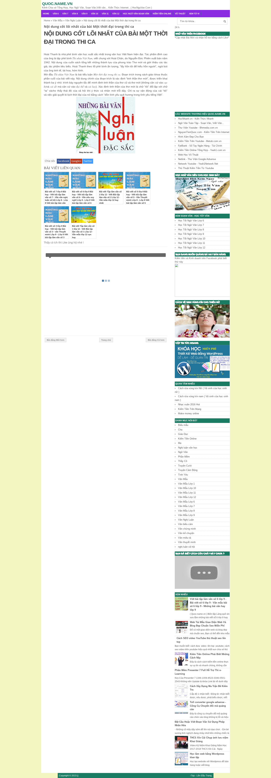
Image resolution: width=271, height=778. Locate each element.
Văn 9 (84, 14)
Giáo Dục (183, 434)
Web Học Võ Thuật (188, 154)
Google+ (76, 161)
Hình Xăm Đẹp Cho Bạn (191, 136)
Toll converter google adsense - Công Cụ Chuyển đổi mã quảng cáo (208, 706)
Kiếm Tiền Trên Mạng (189, 409)
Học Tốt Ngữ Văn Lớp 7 (191, 225)
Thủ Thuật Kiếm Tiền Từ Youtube (196, 168)
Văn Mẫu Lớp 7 (186, 506)
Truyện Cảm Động (187, 470)
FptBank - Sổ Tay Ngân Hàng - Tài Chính (200, 145)
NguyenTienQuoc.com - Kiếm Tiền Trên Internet (203, 132)
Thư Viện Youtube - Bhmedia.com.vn (198, 127)
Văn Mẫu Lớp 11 (187, 492)
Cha (180, 429)
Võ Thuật (180, 14)
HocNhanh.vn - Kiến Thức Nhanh (195, 118)
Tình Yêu (183, 474)
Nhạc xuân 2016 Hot (189, 404)
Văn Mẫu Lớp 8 (186, 510)
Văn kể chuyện (186, 533)
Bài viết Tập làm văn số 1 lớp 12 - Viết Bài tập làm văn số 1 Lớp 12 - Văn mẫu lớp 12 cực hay (83, 231)
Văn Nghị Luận (186, 519)
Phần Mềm (184, 456)
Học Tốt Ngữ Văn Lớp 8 (191, 229)
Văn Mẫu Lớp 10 (187, 488)
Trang (209, 775)
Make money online (188, 413)
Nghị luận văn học (187, 447)
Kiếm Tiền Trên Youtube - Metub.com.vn (199, 141)
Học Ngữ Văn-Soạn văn (136, 14)
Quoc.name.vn (57, 3)
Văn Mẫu (183, 479)
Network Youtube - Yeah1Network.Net (198, 163)
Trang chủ (106, 340)
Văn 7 (65, 14)
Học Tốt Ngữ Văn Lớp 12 (191, 247)
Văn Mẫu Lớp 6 (186, 501)
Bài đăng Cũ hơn (156, 340)
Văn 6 (56, 14)
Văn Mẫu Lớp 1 (186, 483)
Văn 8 (75, 14)
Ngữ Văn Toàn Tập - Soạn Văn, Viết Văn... (201, 123)
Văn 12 (115, 14)
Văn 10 (94, 14)
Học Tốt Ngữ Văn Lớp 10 (191, 238)
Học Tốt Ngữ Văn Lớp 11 (191, 243)
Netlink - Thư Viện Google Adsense (197, 159)
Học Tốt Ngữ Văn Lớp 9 (191, 234)
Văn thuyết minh (187, 542)
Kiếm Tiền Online (162, 14)
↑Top (192, 775)
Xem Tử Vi (194, 14)
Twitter (88, 161)
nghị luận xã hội (186, 546)
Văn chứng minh (187, 528)
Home (46, 14)
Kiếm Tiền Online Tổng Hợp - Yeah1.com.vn (201, 150)
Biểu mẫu (183, 425)
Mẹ (179, 443)
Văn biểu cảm (185, 524)
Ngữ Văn (183, 452)
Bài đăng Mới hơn (55, 340)
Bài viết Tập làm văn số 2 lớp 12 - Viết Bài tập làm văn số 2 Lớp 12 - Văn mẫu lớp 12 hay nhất (110, 197)
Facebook (63, 161)
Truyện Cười (185, 465)
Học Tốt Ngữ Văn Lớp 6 (191, 220)
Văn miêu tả (184, 537)
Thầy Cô (182, 461)
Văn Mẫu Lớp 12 (187, 497)
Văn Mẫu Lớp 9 (186, 515)
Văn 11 (105, 14)
